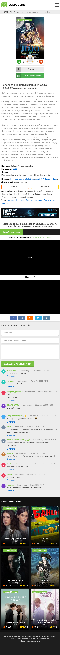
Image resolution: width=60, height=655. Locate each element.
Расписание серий (32, 75)
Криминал (38, 200)
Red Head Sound (17, 179)
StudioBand (29, 179)
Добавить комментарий (17, 364)
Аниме (16, 12)
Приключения (49, 200)
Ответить (11, 376)
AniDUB (38, 179)
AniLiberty (55, 179)
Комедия (29, 200)
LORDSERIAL (6, 12)
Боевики (10, 200)
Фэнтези (4, 203)
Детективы (19, 200)
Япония (12, 172)
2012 (15, 169)
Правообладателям (30, 641)
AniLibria (46, 179)
